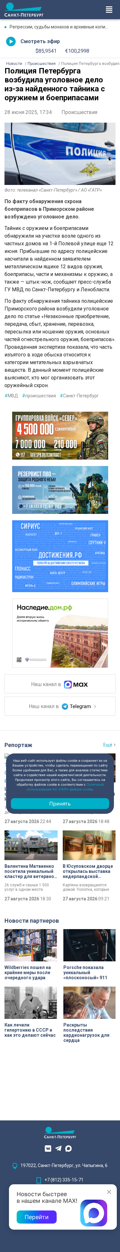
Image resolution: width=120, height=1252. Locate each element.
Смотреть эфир (40, 41)
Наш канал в (46, 684)
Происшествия (79, 112)
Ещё (107, 744)
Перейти (37, 1217)
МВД (11, 395)
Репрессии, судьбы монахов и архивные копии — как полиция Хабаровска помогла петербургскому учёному (63, 26)
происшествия (39, 395)
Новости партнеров (31, 920)
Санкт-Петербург (79, 395)
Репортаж (18, 745)
